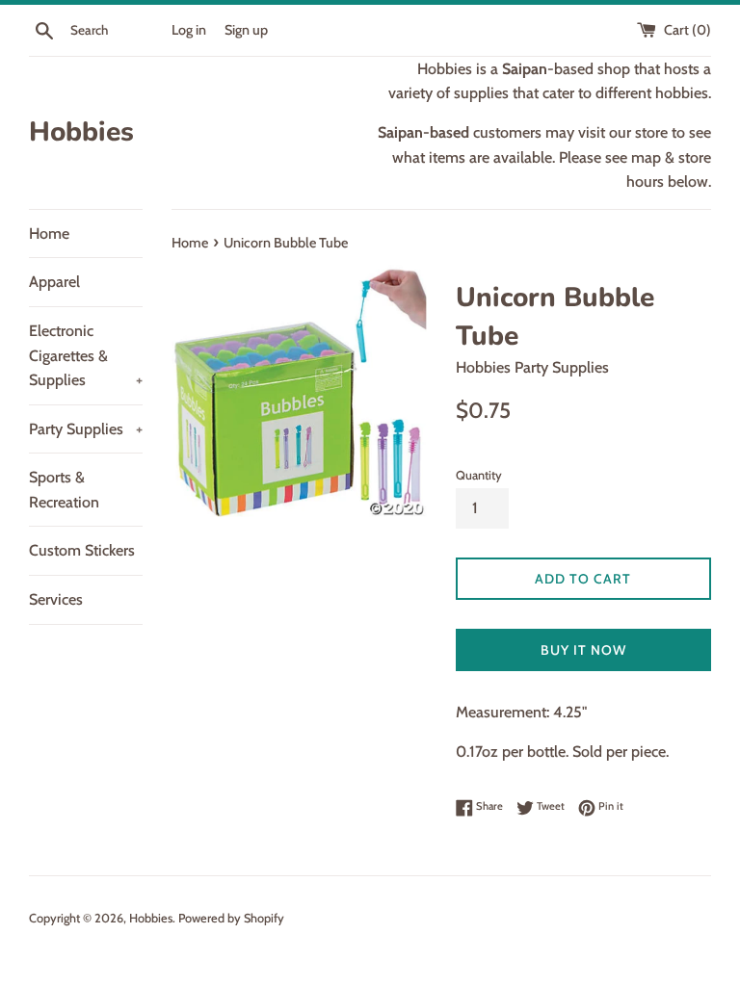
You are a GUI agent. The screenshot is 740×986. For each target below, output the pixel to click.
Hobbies (81, 132)
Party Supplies (86, 429)
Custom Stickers (82, 550)
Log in (189, 30)
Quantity (479, 475)
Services (56, 599)
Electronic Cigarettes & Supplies (86, 355)
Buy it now (583, 650)
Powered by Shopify (231, 918)
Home (49, 233)
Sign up (246, 30)
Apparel (54, 281)
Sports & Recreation (64, 489)
